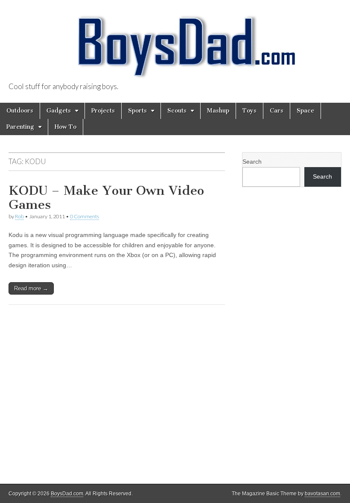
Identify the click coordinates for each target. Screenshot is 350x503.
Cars (276, 110)
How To (65, 126)
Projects (103, 110)
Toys (249, 110)
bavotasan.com (322, 494)
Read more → (31, 288)
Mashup (218, 110)
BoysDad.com (67, 494)
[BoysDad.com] (175, 41)
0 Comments (84, 216)
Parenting (20, 126)
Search (252, 161)
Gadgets (59, 110)
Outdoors (19, 110)
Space (305, 110)
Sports (137, 110)
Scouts (177, 110)
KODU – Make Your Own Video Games (106, 198)
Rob (19, 216)
